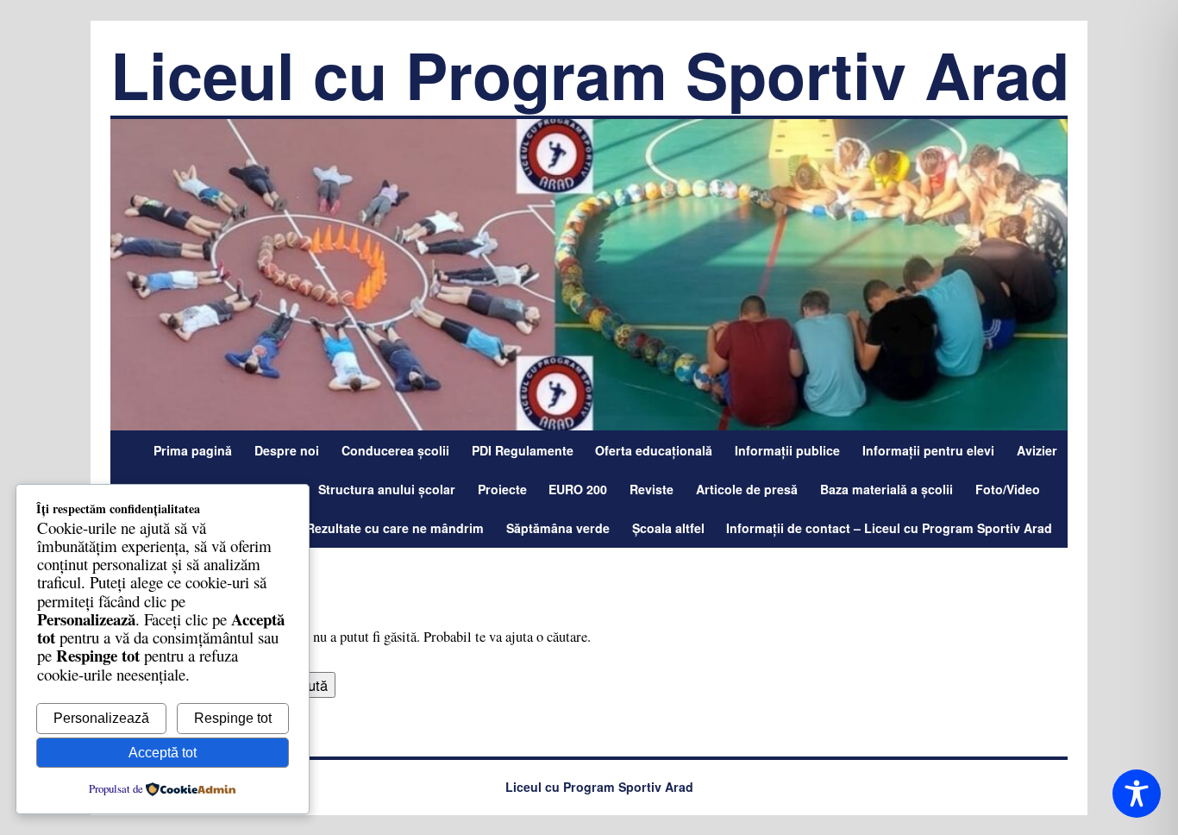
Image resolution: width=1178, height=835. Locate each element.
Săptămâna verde (558, 528)
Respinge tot (233, 718)
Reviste (652, 489)
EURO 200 (577, 489)
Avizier (1037, 450)
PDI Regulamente (522, 450)
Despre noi (286, 450)
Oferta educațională (653, 450)
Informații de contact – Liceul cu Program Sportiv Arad (889, 528)
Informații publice (787, 450)
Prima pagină (193, 450)
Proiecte (502, 489)
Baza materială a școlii (886, 489)
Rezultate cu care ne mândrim (395, 528)
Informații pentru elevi (928, 450)
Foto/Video (1007, 489)
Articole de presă (747, 489)
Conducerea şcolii (395, 450)
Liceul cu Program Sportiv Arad (589, 74)
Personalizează (101, 718)
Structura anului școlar (386, 489)
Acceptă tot (162, 752)
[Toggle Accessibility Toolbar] (1137, 794)
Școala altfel (668, 528)
